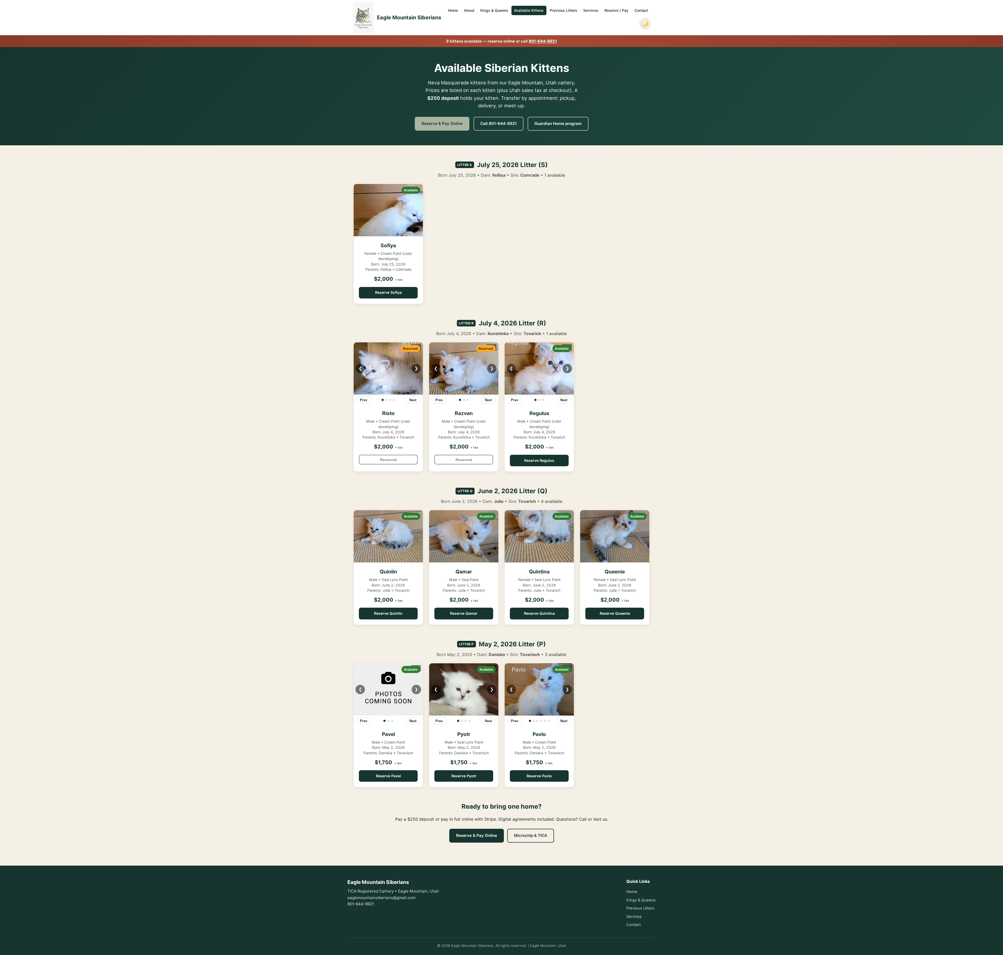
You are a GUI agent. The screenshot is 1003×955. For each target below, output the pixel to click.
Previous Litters (563, 10)
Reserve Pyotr (463, 776)
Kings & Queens (494, 10)
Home (453, 10)
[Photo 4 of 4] (394, 400)
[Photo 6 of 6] (548, 721)
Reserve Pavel (388, 776)
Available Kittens (529, 10)
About (469, 10)
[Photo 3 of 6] (537, 721)
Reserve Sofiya (388, 292)
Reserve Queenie (615, 613)
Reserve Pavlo (539, 776)
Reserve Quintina (539, 613)
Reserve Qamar (463, 613)
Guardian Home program (558, 123)
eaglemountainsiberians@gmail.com (381, 897)
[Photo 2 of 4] (386, 400)
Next (412, 400)
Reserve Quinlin (388, 613)
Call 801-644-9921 (498, 123)
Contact (641, 10)
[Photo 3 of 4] (390, 400)
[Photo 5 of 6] (545, 721)
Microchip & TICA (530, 835)
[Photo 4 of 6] (541, 721)
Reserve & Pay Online (442, 123)
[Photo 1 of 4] (383, 400)
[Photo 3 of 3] (467, 400)
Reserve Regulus (539, 460)
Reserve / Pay (616, 10)
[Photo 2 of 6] (534, 721)
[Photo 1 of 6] (530, 721)
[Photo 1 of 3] (460, 400)
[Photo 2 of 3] (464, 400)
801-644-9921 (543, 41)
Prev (363, 400)
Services (590, 10)
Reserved (388, 460)
